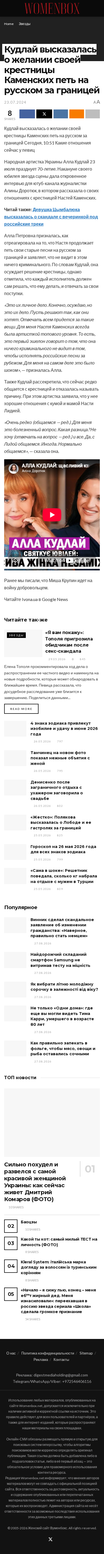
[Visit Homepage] (52, 8)
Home (9, 24)
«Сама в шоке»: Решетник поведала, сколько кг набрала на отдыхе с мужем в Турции (64, 876)
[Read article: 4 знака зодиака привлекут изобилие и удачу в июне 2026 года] (15, 729)
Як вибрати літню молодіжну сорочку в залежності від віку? (64, 987)
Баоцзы (29, 1221)
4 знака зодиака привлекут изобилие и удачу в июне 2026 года (64, 729)
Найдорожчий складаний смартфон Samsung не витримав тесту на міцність (60, 960)
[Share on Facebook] (27, 113)
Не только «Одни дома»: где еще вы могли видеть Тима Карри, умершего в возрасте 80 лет (62, 1016)
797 (59, 741)
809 (59, 889)
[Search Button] (97, 8)
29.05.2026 (57, 659)
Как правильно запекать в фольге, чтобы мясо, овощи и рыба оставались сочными (63, 1048)
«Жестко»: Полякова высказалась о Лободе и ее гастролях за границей (61, 822)
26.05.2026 (42, 741)
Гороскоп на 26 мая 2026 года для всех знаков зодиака (63, 849)
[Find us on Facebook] (43, 1540)
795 (59, 770)
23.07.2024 (15, 102)
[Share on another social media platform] (92, 113)
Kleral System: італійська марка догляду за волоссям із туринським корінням (59, 1267)
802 (59, 805)
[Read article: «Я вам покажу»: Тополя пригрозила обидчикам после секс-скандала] (23, 643)
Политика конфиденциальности (47, 1353)
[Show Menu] (6, 8)
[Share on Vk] (61, 113)
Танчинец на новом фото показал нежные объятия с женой (60, 758)
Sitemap (86, 1353)
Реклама (41, 1359)
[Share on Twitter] (44, 113)
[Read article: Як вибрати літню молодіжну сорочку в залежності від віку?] (15, 989)
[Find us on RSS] (57, 1540)
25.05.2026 (42, 835)
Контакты (61, 1359)
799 (59, 859)
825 (59, 835)
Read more (24, 708)
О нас (11, 1353)
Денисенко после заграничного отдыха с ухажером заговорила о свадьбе (57, 790)
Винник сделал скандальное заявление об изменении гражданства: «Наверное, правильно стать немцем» (62, 928)
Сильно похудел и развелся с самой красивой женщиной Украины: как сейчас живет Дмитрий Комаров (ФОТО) (35, 1182)
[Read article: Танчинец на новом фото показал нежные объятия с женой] (15, 758)
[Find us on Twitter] (50, 1539)
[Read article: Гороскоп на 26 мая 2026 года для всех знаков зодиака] (15, 852)
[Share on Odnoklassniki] (76, 113)
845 (82, 659)
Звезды (25, 24)
